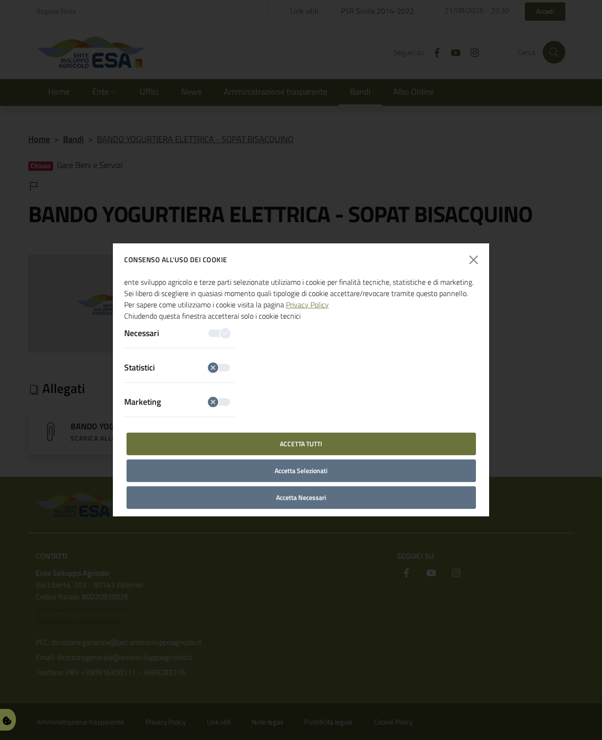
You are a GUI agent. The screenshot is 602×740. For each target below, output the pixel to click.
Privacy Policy (307, 304)
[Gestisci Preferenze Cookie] (7, 719)
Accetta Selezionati (301, 470)
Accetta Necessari (301, 497)
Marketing (142, 401)
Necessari (141, 333)
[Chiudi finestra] (473, 260)
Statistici (139, 367)
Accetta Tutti (301, 444)
